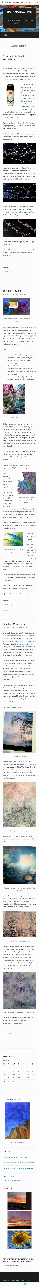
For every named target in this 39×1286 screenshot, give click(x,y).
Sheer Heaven (29, 666)
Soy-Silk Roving (12, 290)
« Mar (5, 1090)
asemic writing (29, 212)
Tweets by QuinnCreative (11, 1180)
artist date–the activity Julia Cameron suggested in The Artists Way (19, 646)
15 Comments (22, 627)
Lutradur (5, 671)
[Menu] (6, 35)
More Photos (7, 1251)
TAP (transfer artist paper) (19, 668)
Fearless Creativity (14, 624)
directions (25, 336)
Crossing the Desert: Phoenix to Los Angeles (18, 1168)
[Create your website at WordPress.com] (19, 2)
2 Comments (21, 63)
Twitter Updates (9, 1176)
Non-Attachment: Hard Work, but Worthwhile (18, 1163)
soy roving (20, 327)
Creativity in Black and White (13, 57)
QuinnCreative (19, 11)
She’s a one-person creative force (24, 641)
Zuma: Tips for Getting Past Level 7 (15, 1157)
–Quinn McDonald (9, 594)
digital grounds (24, 638)
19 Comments (21, 294)
